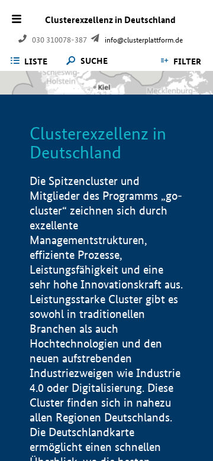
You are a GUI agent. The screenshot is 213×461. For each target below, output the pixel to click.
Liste (35, 61)
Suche (94, 61)
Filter (187, 61)
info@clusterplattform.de (144, 39)
